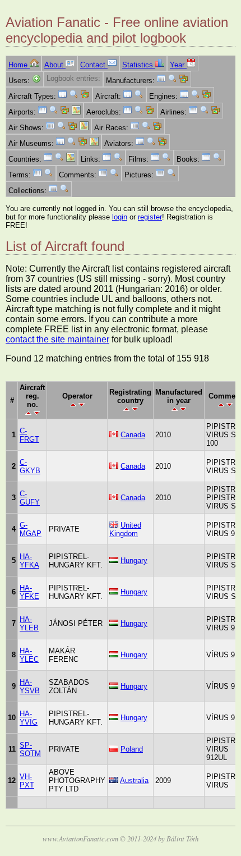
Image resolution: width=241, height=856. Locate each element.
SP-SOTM (30, 749)
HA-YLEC (29, 655)
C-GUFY (30, 497)
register (150, 217)
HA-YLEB (29, 623)
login (119, 217)
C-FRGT (29, 435)
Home (19, 65)
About (55, 65)
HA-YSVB (30, 686)
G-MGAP (30, 529)
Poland (132, 749)
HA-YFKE (29, 592)
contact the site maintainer (57, 339)
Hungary (134, 560)
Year (178, 65)
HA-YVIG (29, 717)
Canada (133, 435)
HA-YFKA (29, 560)
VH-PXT (27, 780)
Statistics (138, 65)
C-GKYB (30, 466)
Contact (94, 65)
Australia (134, 780)
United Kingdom (125, 529)
